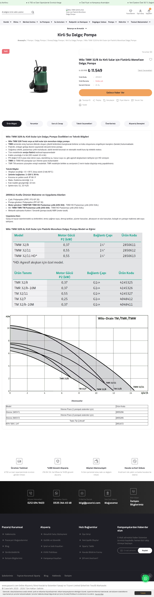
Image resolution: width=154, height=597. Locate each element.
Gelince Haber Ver (115, 92)
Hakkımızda (10, 534)
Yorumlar (34, 124)
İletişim (68, 575)
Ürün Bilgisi (12, 124)
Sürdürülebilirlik (12, 552)
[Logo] (77, 12)
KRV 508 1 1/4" (12, 424)
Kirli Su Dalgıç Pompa (77, 34)
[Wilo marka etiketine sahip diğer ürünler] (86, 52)
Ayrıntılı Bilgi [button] (99, 594)
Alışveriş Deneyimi (136, 124)
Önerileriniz (111, 124)
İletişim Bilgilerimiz (13, 558)
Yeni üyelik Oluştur (90, 540)
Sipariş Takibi (88, 546)
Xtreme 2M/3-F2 (13, 418)
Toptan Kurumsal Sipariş (28, 575)
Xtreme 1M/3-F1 (13, 412)
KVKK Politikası (50, 552)
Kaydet (145, 550)
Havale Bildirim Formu (92, 552)
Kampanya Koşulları (52, 558)
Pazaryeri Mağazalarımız (16, 540)
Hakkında (56, 575)
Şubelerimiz (7, 575)
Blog (7, 546)
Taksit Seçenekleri (84, 124)
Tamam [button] (142, 593)
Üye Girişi (86, 534)
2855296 (120, 412)
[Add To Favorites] (150, 59)
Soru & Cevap (57, 124)
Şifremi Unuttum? (90, 558)
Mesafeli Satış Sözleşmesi (55, 534)
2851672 (120, 424)
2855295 (120, 418)
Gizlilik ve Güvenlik (52, 540)
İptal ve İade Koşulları (53, 546)
